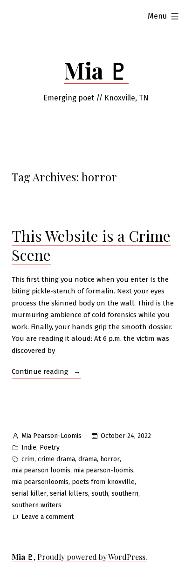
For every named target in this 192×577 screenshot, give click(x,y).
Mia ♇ (96, 70)
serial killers (69, 493)
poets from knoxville (103, 482)
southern (124, 493)
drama (87, 459)
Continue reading (46, 372)
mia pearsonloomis (40, 482)
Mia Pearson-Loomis (51, 436)
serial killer (29, 493)
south (99, 493)
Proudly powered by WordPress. (92, 557)
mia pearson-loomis (103, 470)
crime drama (56, 459)
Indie (28, 447)
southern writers (37, 505)
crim (27, 459)
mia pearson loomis (41, 470)
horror (110, 459)
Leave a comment (47, 517)
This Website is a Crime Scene (91, 245)
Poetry (50, 447)
